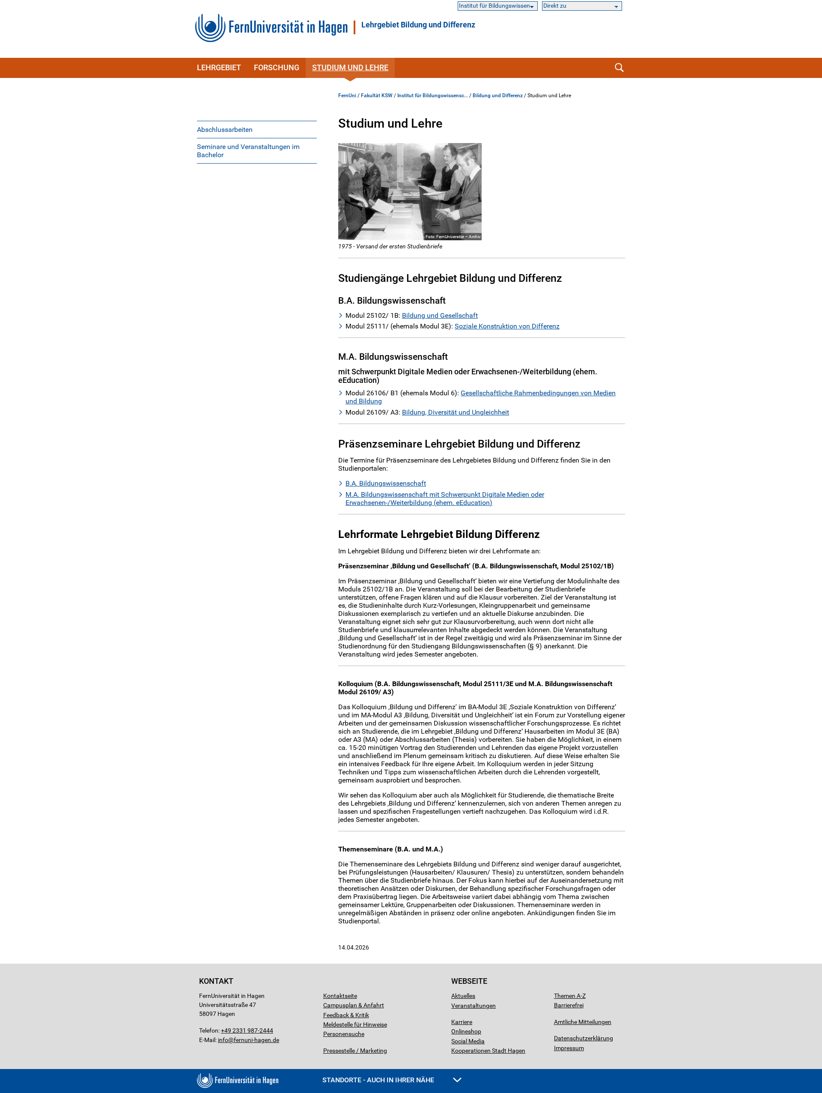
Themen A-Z (570, 995)
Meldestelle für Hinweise (355, 1024)
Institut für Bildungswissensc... (432, 96)
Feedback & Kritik (346, 1015)
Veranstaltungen (473, 1005)
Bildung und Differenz (498, 96)
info (223, 1039)
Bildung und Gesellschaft (440, 315)
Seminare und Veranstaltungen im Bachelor (248, 151)
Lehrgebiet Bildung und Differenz (418, 25)
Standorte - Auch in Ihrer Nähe (379, 1080)
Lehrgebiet (219, 67)
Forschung (276, 67)
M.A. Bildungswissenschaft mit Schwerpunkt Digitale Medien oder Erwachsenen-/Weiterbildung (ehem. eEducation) (444, 498)
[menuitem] (257, 129)
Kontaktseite (340, 995)
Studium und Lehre (350, 67)
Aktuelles (463, 995)
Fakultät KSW (377, 96)
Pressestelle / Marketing (355, 1050)
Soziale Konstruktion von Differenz (507, 326)
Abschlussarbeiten (225, 129)
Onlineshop (466, 1031)
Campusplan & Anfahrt (353, 1005)
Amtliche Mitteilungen (582, 1021)
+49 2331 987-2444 (247, 1030)
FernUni (347, 96)
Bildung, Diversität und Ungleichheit (455, 412)
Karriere (461, 1021)
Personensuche (343, 1033)
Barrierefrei (569, 1005)
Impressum (569, 1048)
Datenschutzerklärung (583, 1038)
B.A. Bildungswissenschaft (385, 483)
